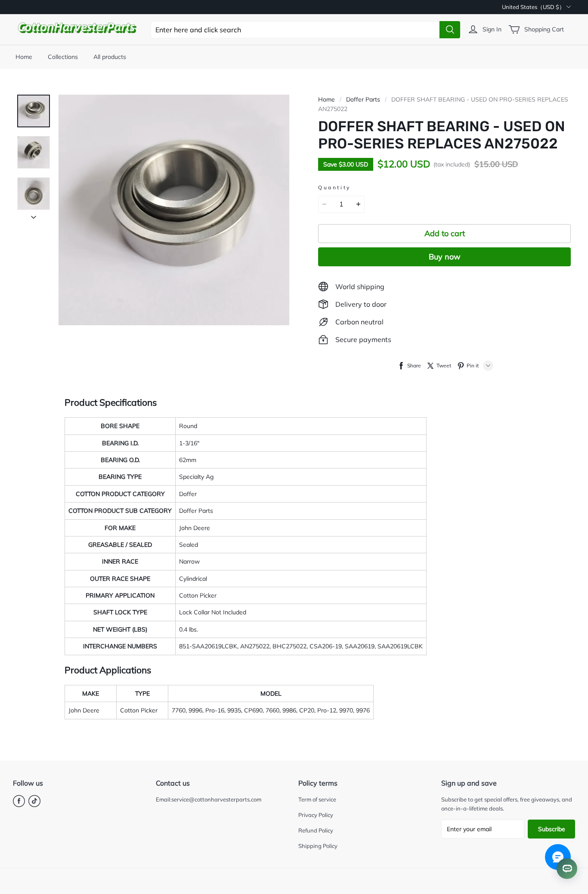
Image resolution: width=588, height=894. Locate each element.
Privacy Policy (315, 814)
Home (23, 57)
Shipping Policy (317, 845)
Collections (63, 57)
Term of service (317, 799)
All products (109, 57)
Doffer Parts (363, 99)
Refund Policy (315, 830)
